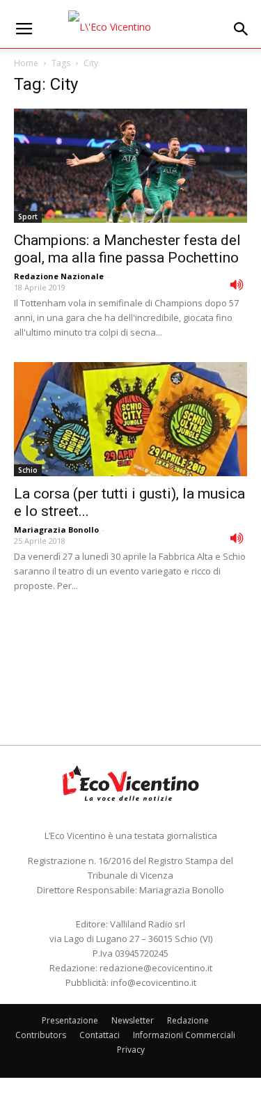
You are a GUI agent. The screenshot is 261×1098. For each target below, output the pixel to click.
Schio (28, 470)
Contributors (40, 1035)
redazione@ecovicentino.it (156, 968)
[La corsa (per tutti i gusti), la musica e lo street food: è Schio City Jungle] (130, 419)
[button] (241, 29)
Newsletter (132, 1020)
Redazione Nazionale (59, 276)
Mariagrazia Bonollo (56, 529)
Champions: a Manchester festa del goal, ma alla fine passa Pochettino (127, 249)
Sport (28, 216)
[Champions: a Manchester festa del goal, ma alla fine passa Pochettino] (130, 166)
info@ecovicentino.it (153, 982)
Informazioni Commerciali (184, 1035)
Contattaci (99, 1035)
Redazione (188, 1020)
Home (26, 63)
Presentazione (70, 1020)
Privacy (131, 1050)
